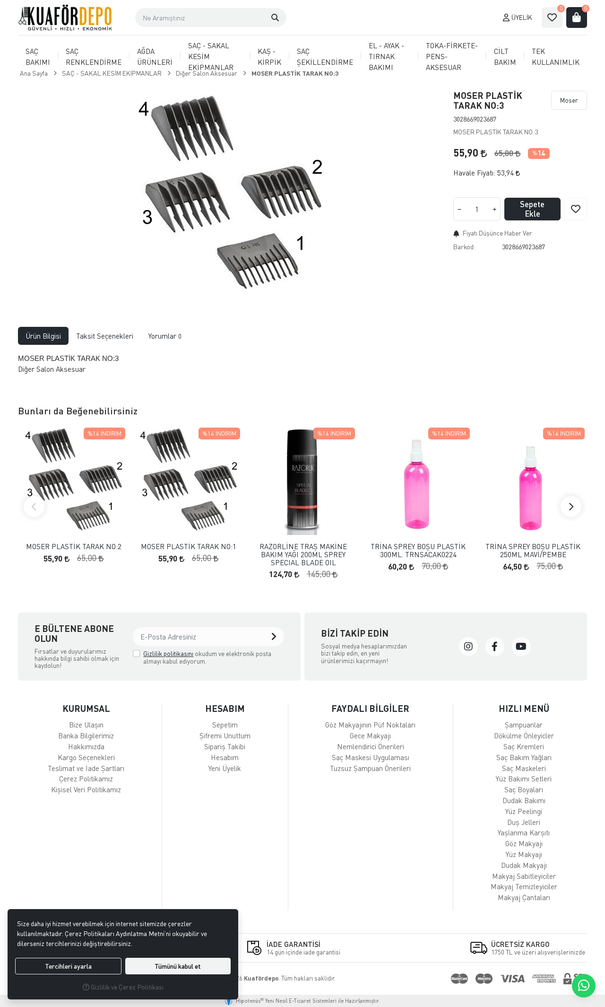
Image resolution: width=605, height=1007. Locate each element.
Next (571, 506)
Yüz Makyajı (524, 854)
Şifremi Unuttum (225, 735)
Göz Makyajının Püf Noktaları (370, 724)
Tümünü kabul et (178, 966)
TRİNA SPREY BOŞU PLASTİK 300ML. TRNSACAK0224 (418, 550)
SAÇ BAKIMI (38, 56)
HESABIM (225, 708)
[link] (468, 646)
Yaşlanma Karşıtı (524, 832)
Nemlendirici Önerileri (370, 746)
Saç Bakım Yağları (524, 757)
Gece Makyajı (370, 735)
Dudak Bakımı (523, 800)
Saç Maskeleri (524, 768)
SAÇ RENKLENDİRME (93, 56)
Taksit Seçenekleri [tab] (104, 336)
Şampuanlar (524, 724)
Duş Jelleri (523, 822)
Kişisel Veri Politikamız (86, 789)
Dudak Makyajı (524, 865)
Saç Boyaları (523, 789)
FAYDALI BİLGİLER (370, 708)
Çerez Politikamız (86, 778)
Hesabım (225, 757)
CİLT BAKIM (505, 56)
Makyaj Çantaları (524, 897)
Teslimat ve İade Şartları (86, 768)
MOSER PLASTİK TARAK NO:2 (73, 547)
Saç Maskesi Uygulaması (370, 757)
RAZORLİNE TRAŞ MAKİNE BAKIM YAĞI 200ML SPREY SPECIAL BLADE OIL (303, 554)
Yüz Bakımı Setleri (524, 778)
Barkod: (464, 247)
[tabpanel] (302, 368)
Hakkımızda (86, 746)
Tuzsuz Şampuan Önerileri (370, 768)
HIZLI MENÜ (524, 708)
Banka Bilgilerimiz (86, 735)
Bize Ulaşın (86, 724)
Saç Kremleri (523, 746)
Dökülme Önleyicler (524, 735)
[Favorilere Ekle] (575, 209)
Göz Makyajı (524, 843)
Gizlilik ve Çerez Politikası (126, 987)
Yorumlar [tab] (165, 336)
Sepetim (225, 724)
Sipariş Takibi (224, 746)
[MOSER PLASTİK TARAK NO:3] (230, 192)
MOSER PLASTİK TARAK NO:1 (188, 547)
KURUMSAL (86, 708)
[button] (275, 17)
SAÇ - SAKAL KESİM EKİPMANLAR (210, 56)
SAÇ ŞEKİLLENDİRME (325, 56)
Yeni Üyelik (224, 768)
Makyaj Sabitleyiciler (524, 876)
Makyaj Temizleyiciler (524, 886)
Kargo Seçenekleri (86, 757)
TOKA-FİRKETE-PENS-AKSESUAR (452, 56)
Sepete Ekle (532, 209)
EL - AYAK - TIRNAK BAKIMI (386, 56)
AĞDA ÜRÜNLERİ (155, 56)
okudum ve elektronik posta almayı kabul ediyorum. (207, 657)
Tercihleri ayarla (68, 966)
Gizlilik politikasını (168, 653)
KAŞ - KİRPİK (269, 56)
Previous (34, 506)
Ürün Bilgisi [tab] (43, 336)
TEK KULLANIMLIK (555, 56)
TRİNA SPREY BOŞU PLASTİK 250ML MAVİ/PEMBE (532, 550)
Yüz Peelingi (523, 811)
